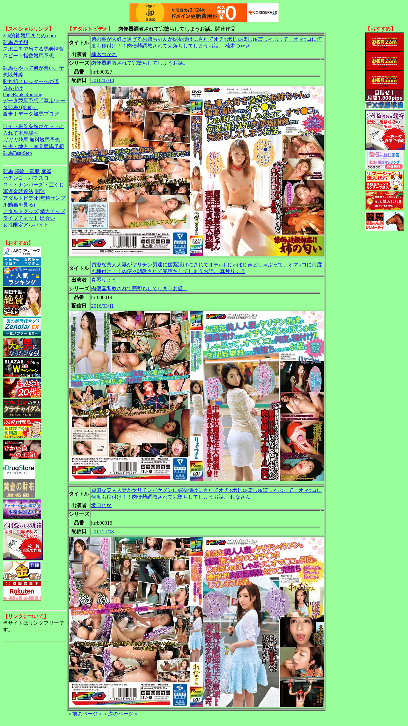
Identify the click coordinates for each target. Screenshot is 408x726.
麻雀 (46, 171)
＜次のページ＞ (121, 713)
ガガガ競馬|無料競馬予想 (31, 139)
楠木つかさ (104, 54)
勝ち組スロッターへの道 (31, 81)
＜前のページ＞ (85, 713)
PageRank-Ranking (22, 94)
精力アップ (52, 211)
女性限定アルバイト (26, 224)
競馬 (8, 171)
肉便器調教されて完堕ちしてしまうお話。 (139, 63)
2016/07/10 (102, 80)
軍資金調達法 (18, 191)
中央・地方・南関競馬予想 (33, 146)
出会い (47, 218)
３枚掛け (13, 88)
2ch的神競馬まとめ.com (29, 35)
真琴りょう (104, 280)
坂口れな (101, 505)
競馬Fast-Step (17, 153)
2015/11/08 (102, 531)
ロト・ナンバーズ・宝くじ (33, 184)
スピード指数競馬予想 (28, 55)
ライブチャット (21, 218)
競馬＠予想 (15, 42)
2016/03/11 (102, 306)
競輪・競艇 (27, 171)
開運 (40, 191)
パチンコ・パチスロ (26, 178)
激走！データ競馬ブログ (31, 114)
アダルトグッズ (21, 211)
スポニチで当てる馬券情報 (33, 49)
